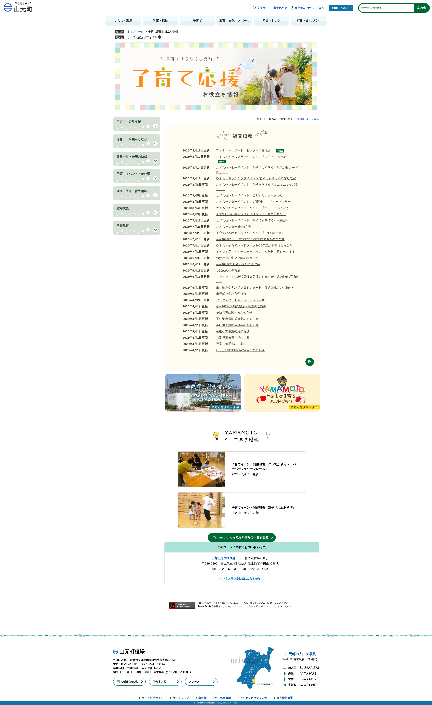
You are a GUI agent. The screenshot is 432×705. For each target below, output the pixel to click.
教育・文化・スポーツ (234, 20)
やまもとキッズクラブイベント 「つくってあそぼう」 (255, 156)
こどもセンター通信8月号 (233, 226)
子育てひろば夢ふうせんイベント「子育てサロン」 (251, 214)
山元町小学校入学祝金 (231, 294)
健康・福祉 (160, 20)
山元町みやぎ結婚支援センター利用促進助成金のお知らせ (255, 287)
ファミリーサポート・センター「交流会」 (245, 150)
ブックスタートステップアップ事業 (240, 300)
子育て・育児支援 (129, 122)
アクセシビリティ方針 (253, 697)
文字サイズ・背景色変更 (272, 7)
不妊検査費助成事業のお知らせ (237, 325)
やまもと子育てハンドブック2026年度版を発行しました (254, 245)
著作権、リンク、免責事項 (214, 697)
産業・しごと (272, 20)
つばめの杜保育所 (228, 270)
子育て (197, 20)
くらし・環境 (123, 20)
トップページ (135, 31)
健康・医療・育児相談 (132, 191)
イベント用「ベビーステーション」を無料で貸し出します (255, 251)
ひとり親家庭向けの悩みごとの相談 (240, 350)
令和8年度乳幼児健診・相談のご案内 (241, 306)
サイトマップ (181, 697)
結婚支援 (123, 208)
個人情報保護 (285, 697)
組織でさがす (340, 7)
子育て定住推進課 (223, 558)
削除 (159, 37)
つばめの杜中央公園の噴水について (240, 258)
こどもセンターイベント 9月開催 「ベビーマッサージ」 (256, 201)
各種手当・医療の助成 (132, 156)
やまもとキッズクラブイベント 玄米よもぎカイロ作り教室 (256, 178)
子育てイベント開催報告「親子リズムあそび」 (263, 507)
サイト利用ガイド (152, 697)
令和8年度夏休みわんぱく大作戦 (238, 264)
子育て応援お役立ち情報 (142, 37)
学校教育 (123, 225)
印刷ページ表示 (309, 119)
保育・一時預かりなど (132, 139)
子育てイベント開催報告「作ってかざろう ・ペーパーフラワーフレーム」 (264, 467)
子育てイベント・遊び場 (133, 173)
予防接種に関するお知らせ (234, 312)
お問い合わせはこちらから (244, 578)
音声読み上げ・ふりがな (309, 7)
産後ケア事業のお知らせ (232, 331)
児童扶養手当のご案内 (231, 344)
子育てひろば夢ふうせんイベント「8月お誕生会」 (250, 233)
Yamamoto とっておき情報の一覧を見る (241, 537)
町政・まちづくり (309, 20)
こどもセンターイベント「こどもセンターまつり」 (251, 195)
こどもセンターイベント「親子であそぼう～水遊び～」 (254, 220)
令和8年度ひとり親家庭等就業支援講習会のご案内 (250, 239)
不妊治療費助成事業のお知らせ (237, 319)
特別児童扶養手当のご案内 (234, 337)
